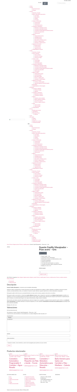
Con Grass (37, 15)
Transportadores (35, 107)
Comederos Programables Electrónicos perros (44, 30)
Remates (34, 10)
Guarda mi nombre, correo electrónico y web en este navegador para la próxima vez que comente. (27, 342)
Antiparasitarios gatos (39, 73)
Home (31, 6)
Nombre (8, 333)
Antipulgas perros (38, 37)
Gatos (31, 50)
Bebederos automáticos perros (41, 27)
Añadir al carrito (43, 274)
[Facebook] (56, 377)
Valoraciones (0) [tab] (12, 282)
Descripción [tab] (11, 281)
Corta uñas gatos (38, 75)
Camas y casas (35, 58)
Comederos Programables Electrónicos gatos (44, 68)
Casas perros (37, 23)
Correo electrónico (10, 338)
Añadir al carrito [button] (20, 370)
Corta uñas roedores (39, 100)
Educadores (37, 135)
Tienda (31, 7)
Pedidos (34, 118)
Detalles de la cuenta (36, 121)
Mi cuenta (32, 117)
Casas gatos (37, 61)
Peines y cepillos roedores (40, 102)
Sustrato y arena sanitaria (40, 98)
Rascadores (34, 84)
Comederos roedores (39, 95)
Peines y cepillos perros (39, 41)
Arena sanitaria (38, 54)
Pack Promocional (36, 8)
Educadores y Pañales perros (40, 39)
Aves (31, 115)
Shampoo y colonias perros (40, 42)
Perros (31, 11)
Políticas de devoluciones (30, 379)
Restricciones (28, 380)
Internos (36, 114)
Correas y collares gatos (39, 81)
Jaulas (33, 103)
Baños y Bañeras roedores (40, 99)
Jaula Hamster (37, 106)
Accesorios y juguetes (36, 88)
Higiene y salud (35, 72)
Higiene (33, 34)
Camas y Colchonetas (36, 21)
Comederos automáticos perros (41, 29)
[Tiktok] (65, 377)
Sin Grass (36, 19)
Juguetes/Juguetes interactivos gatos (42, 83)
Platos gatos (37, 71)
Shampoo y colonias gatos (40, 79)
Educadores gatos (38, 76)
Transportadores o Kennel (37, 49)
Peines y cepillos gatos (39, 77)
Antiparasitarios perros (39, 35)
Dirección (34, 119)
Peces (31, 108)
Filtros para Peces (36, 112)
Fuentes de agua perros (39, 31)
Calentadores (35, 111)
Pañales (36, 18)
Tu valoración (10, 319)
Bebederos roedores (39, 94)
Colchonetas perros (38, 25)
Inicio (8, 244)
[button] (49, 123)
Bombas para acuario (36, 110)
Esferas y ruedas (38, 208)
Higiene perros (16, 244)
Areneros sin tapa (38, 57)
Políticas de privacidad (13, 379)
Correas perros (38, 46)
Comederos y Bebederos (37, 64)
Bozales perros (38, 45)
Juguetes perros (38, 48)
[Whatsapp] (62, 377)
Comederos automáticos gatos (41, 185)
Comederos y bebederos (37, 26)
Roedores (32, 87)
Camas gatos (37, 60)
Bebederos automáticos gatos (40, 65)
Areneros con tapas (38, 56)
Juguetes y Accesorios (36, 44)
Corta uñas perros (38, 38)
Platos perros (37, 33)
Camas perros (37, 22)
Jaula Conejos (37, 104)
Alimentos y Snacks (36, 12)
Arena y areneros (35, 53)
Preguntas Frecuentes (29, 376)
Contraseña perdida (36, 122)
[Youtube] (59, 377)
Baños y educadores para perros (38, 14)
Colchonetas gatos (38, 62)
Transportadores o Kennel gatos (38, 85)
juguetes (36, 91)
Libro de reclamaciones (30, 378)
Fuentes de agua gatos (39, 69)
